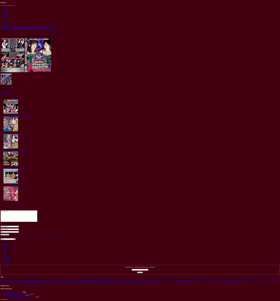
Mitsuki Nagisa (161, 280)
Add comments (60, 33)
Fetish (5, 13)
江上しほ (48, 33)
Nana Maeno (186, 280)
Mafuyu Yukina (136, 280)
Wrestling (6, 21)
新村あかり (63, 282)
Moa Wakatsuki (172, 280)
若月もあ (139, 282)
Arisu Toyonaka (72, 280)
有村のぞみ (84, 282)
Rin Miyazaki (257, 280)
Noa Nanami (211, 280)
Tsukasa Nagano (15, 282)
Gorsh (14, 33)
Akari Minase (20, 280)
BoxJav (3, 2)
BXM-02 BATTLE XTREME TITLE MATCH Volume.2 (28, 27)
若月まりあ (54, 33)
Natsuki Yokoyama (201, 280)
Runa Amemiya (264, 280)
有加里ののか (74, 282)
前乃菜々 (33, 282)
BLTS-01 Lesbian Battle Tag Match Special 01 (12, 237)
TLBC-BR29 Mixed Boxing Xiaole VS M (13, 292)
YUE (25, 282)
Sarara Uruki (273, 280)
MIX (5, 16)
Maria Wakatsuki (34, 33)
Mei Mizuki (152, 280)
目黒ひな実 (131, 282)
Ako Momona (45, 280)
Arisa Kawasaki (56, 280)
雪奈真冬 (152, 282)
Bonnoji (5, 9)
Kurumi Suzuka (124, 280)
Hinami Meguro (102, 280)
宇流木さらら (42, 282)
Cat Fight (6, 12)
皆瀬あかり (123, 282)
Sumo (5, 19)
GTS (5, 14)
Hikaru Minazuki (86, 280)
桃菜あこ (92, 282)
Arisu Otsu (65, 280)
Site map (6, 23)
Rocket (5, 255)
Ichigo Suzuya (115, 280)
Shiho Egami (42, 33)
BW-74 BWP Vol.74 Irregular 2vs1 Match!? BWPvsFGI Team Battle (19, 296)
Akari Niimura (31, 280)
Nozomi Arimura (236, 280)
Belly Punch (6, 8)
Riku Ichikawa (248, 280)
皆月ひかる (115, 282)
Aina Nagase (5, 280)
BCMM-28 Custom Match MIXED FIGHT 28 (14, 295)
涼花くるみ (99, 282)
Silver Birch (6, 17)
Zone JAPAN (7, 22)
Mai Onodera (144, 280)
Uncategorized (7, 260)
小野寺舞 (50, 282)
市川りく (55, 282)
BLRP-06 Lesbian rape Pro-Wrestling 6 (13, 291)
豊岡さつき (146, 282)
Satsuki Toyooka (5, 282)
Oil (4, 18)
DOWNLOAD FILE (5, 94)
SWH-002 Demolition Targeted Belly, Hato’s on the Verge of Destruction (41, 237)
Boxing (5, 10)
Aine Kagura (13, 280)
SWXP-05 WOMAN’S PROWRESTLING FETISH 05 (17, 294)
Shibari (5, 256)
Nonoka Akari (221, 280)
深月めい (106, 282)
